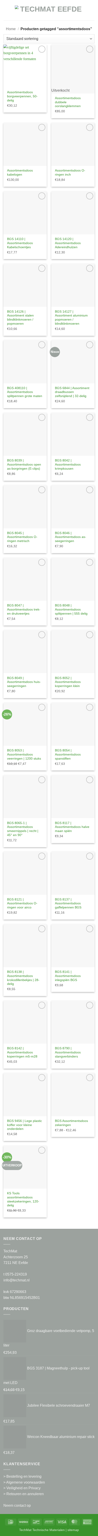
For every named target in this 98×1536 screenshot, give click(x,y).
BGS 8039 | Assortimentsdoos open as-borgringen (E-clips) (24, 464)
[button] (6, 12)
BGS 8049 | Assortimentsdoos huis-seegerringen (24, 682)
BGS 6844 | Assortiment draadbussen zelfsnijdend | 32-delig (72, 392)
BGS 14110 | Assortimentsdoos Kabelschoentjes (20, 243)
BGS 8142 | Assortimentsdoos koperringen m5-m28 (22, 1052)
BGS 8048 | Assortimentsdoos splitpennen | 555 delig (71, 609)
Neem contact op (17, 1505)
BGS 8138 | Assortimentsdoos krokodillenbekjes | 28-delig (23, 978)
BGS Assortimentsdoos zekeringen (71, 1123)
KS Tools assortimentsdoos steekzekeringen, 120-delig (23, 1199)
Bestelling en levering (23, 1476)
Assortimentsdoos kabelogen (20, 172)
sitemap (73, 1530)
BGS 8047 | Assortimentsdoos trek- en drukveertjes (23, 609)
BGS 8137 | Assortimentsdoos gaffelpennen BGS (68, 903)
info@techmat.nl (16, 1280)
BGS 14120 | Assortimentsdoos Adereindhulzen (68, 243)
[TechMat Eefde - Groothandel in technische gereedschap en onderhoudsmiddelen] (49, 12)
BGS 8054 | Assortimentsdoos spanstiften (68, 754)
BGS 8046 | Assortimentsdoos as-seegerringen (70, 537)
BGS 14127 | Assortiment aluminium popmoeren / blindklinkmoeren (71, 317)
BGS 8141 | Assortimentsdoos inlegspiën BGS (68, 975)
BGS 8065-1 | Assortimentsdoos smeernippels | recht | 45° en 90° (22, 829)
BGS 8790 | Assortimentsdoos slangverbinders (68, 1052)
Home (11, 29)
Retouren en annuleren (25, 1494)
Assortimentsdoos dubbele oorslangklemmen (68, 102)
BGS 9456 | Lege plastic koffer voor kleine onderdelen (24, 1125)
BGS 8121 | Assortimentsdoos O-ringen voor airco (22, 903)
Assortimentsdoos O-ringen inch (70, 172)
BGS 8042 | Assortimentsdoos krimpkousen (68, 464)
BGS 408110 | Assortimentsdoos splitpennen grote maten (24, 392)
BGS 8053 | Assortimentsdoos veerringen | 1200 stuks (24, 754)
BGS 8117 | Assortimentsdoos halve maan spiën (72, 827)
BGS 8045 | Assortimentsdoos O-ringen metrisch (22, 537)
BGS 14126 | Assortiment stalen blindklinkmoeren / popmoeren (20, 317)
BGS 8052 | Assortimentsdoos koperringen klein (68, 682)
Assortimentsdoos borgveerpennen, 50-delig (22, 96)
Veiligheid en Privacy (23, 1488)
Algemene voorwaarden (25, 1482)
